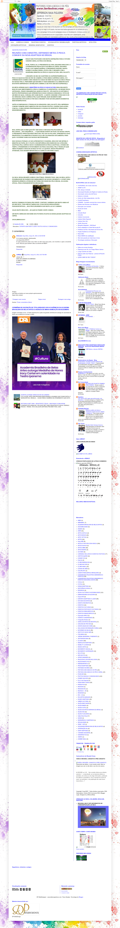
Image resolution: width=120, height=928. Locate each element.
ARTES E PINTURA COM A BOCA (87, 543)
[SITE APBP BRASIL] (82, 177)
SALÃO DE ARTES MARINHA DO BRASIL (89, 709)
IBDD (79, 210)
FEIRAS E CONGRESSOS (85, 617)
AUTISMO (80, 552)
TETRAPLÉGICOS (83, 408)
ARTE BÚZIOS (82, 535)
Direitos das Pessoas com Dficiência (88, 204)
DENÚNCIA (81, 590)
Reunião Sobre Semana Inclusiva (94, 425)
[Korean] (88, 750)
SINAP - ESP (81, 724)
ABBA (79, 520)
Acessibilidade (82, 289)
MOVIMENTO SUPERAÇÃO (85, 651)
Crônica (80, 582)
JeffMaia (18, 254)
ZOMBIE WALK (82, 739)
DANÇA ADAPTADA (83, 586)
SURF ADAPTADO (83, 730)
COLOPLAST (81, 570)
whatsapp (80, 118)
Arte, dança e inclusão (84, 190)
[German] (88, 747)
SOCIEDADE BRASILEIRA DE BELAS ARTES (90, 726)
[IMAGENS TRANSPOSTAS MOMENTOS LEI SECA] (93, 827)
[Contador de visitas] (66, 889)
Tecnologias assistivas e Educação (87, 240)
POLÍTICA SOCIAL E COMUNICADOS (47, 226)
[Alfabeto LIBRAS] (84, 454)
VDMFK (80, 737)
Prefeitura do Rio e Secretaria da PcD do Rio (90, 229)
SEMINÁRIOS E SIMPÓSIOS (86, 720)
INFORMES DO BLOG (84, 630)
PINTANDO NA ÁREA (84, 668)
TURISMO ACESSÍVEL (84, 732)
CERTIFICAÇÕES (83, 556)
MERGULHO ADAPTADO (85, 642)
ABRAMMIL (81, 522)
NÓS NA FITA (81, 655)
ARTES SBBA (81, 547)
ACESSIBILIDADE (83, 526)
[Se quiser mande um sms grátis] (84, 127)
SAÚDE (80, 718)
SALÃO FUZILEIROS (84, 714)
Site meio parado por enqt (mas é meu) (89, 238)
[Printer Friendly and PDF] (105, 52)
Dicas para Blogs (83, 327)
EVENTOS (81, 605)
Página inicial (42, 299)
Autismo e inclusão (83, 196)
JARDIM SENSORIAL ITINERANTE (87, 636)
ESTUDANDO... (90, 316)
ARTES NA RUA (82, 545)
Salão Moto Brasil (83, 716)
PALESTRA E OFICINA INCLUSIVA (87, 659)
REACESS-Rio (82, 688)
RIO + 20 (80, 695)
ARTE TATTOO (82, 537)
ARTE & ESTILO (82, 533)
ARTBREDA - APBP (83, 315)
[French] (84, 747)
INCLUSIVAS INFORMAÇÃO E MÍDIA (88, 628)
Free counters (80, 849)
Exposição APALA (83, 615)
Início (12, 42)
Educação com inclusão (84, 206)
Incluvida (80, 215)
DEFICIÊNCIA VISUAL (84, 588)
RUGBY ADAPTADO (83, 699)
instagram (80, 113)
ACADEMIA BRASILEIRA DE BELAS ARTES (90, 524)
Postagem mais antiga (64, 299)
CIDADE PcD (81, 558)
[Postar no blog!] (32, 224)
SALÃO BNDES (82, 705)
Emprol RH (81, 596)
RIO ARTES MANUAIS (84, 697)
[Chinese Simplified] (96, 750)
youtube (80, 116)
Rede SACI (81, 233)
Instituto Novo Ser (83, 221)
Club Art (80, 560)
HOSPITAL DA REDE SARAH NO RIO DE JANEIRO (35, 395)
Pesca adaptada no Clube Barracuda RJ (89, 227)
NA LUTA (80, 653)
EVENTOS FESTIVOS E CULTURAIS (88, 609)
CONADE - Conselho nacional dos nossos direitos (92, 202)
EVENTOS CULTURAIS (84, 607)
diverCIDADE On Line (84, 341)
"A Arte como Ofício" (84, 264)
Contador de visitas (65, 892)
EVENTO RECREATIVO (84, 603)
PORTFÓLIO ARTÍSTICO (79, 42)
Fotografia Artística (83, 619)
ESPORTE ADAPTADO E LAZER (28, 226)
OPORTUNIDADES (83, 657)
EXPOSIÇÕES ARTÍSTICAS (18, 45)
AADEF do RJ (81, 187)
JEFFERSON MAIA (83, 638)
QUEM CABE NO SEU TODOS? (87, 257)
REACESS (81, 686)
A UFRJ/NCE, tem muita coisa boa (87, 185)
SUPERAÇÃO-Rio (83, 728)
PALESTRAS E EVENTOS (38, 42)
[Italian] (95, 747)
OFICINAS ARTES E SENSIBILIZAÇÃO (59, 42)
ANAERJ (80, 529)
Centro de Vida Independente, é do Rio (89, 198)
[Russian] (78, 750)
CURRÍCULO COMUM (22, 42)
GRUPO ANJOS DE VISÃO (85, 626)
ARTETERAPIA (82, 549)
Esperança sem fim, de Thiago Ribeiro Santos (90, 249)
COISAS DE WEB (82, 568)
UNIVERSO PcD (82, 734)
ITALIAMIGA (81, 634)
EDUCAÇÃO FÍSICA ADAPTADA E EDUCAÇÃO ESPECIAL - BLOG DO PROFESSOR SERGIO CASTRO (91, 346)
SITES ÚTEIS (92, 42)
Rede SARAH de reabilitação (86, 236)
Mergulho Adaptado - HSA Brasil (87, 225)
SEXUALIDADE (82, 722)
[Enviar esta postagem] (27, 224)
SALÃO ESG (81, 712)
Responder (19, 249)
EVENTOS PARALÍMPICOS (85, 611)
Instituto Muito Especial (84, 219)
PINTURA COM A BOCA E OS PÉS (87, 670)
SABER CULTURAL (83, 701)
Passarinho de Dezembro (92, 266)
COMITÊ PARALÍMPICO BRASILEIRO (88, 572)
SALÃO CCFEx (82, 707)
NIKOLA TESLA (90, 304)
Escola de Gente (82, 208)
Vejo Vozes (81, 423)
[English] (79, 747)
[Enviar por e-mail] (30, 224)
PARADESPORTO (83, 663)
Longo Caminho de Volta (85, 251)
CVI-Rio (80, 584)
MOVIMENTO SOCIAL (84, 649)
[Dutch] (99, 747)
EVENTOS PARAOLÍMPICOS (86, 613)
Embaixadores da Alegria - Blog (87, 360)
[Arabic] (92, 750)
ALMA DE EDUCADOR (84, 303)
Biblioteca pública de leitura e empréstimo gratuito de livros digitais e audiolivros (95, 412)
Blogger (81, 897)
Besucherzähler (64, 891)
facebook (80, 109)
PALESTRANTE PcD (83, 661)
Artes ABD (80, 541)
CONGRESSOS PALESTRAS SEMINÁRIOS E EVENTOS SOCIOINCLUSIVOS (90, 579)
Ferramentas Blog (80, 751)
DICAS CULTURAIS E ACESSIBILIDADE (89, 592)
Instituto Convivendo (83, 217)
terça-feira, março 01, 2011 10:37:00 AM (35, 254)
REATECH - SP (82, 691)
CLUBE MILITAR (82, 564)
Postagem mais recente (19, 299)
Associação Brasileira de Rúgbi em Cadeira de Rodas (93, 192)
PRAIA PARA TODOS (84, 682)
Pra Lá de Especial (83, 680)
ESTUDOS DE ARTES (84, 601)
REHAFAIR (81, 693)
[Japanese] (85, 750)
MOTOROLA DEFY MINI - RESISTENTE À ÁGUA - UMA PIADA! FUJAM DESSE (43, 403)
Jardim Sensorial (82, 223)
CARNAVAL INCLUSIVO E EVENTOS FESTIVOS (91, 554)
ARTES (80, 539)
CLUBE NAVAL (82, 566)
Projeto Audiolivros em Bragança (87, 231)
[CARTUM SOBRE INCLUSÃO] (91, 762)
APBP (79, 531)
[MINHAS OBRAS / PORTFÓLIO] (82, 162)
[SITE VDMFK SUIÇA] (100, 177)
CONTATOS (50, 45)
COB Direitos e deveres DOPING (94, 349)
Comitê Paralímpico (83, 200)
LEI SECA (80, 640)
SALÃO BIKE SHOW (83, 703)
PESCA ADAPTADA (83, 665)
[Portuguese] (81, 750)
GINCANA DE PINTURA (84, 624)
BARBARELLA (82, 373)
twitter (79, 111)
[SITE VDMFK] (83, 178)
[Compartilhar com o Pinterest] (37, 224)
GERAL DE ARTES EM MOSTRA (87, 621)
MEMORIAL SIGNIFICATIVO (37, 45)
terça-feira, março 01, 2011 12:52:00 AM (34, 236)
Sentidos (80, 397)
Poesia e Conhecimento (85, 372)
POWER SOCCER (83, 678)
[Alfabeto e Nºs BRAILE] (89, 497)
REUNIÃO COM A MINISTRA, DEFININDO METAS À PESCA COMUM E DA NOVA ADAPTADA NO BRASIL (38, 54)
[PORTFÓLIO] (91, 169)
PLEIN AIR (81, 674)
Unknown (19, 236)
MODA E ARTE (82, 647)
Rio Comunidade (83, 382)
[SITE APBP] (91, 177)
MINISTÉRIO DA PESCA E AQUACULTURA (43, 87)
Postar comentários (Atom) (24, 302)
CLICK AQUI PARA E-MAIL (92, 133)
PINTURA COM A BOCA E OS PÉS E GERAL (90, 672)
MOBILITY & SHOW (83, 644)
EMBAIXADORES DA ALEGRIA (86, 594)
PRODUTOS (81, 684)
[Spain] (92, 747)
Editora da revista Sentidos (85, 247)
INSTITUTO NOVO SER (84, 632)
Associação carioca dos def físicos (87, 194)
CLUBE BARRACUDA (84, 562)
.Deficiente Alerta (83, 277)
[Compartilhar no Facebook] (35, 224)
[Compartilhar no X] (34, 224)
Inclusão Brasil (82, 213)
